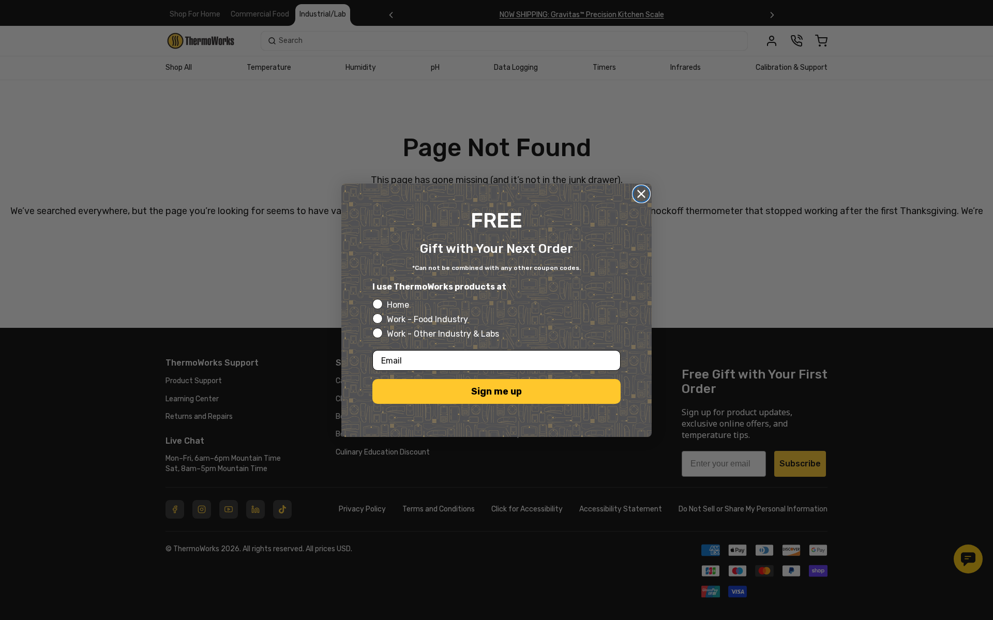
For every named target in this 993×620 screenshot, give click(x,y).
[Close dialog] (641, 194)
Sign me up (496, 391)
